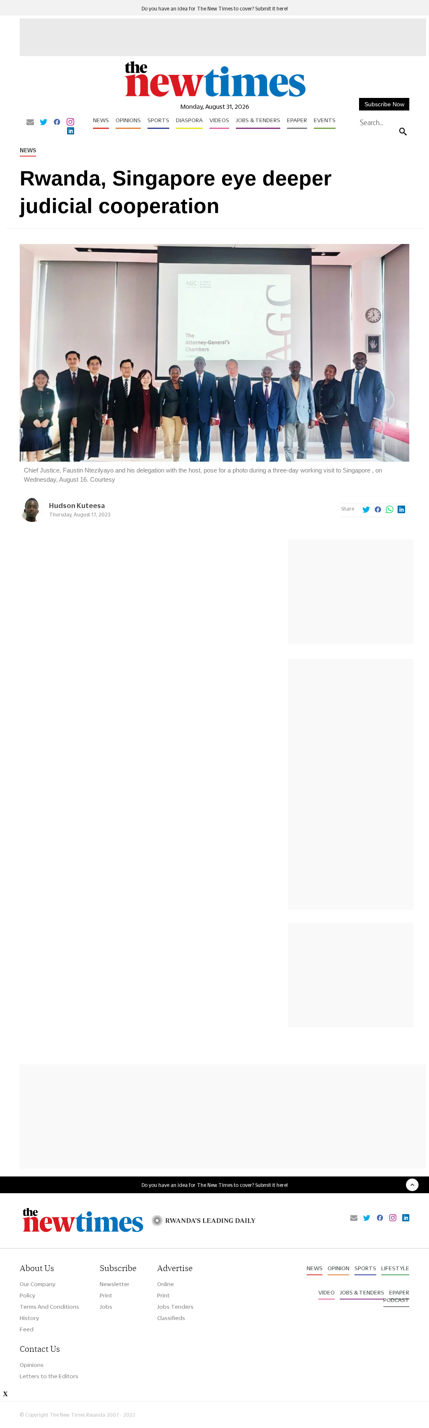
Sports (158, 120)
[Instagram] (70, 122)
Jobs (106, 1306)
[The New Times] (214, 96)
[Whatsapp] (389, 510)
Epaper (297, 120)
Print (106, 1295)
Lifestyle (395, 1268)
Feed (27, 1329)
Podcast (396, 1300)
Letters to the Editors (49, 1376)
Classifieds (171, 1318)
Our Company (37, 1284)
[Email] (30, 122)
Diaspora (189, 120)
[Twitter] (43, 122)
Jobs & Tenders (258, 120)
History (29, 1318)
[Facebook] (57, 122)
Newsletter (114, 1284)
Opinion (338, 1268)
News (101, 120)
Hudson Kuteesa (77, 505)
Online (165, 1284)
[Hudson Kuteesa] (32, 519)
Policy (27, 1295)
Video (326, 1292)
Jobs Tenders (175, 1306)
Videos (219, 120)
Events (325, 120)
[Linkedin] (70, 131)
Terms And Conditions (49, 1306)
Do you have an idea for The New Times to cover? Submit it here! (215, 8)
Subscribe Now (384, 104)
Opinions (128, 120)
